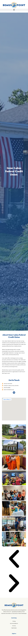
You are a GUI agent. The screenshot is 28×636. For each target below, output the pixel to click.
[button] (14, 10)
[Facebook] (14, 392)
